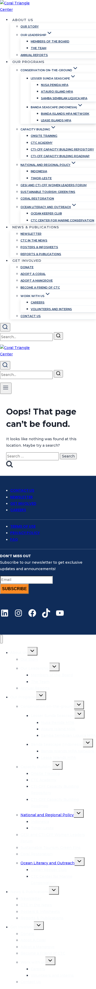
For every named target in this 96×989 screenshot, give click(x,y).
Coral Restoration (37, 198)
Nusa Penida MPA (54, 85)
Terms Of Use (23, 526)
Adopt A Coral (33, 274)
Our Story (29, 26)
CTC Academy (41, 143)
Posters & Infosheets (39, 247)
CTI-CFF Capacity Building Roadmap (60, 156)
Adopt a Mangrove (36, 280)
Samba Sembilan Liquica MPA (64, 98)
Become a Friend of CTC (40, 287)
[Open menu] (6, 388)
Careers (38, 302)
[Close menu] (1, 639)
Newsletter (30, 234)
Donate (27, 267)
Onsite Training (44, 136)
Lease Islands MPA (56, 120)
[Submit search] (58, 336)
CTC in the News (33, 240)
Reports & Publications (40, 254)
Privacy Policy (25, 532)
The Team (38, 48)
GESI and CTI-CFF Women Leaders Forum (53, 185)
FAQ (14, 539)
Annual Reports (34, 55)
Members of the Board (50, 41)
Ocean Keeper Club (46, 213)
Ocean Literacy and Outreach (47, 863)
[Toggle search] (5, 327)
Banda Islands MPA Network (65, 113)
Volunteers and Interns (51, 309)
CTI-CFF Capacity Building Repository (62, 149)
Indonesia (39, 171)
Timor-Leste (41, 178)
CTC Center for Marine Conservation (62, 220)
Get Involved (23, 503)
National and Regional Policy (47, 815)
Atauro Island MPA (57, 91)
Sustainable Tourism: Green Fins (47, 192)
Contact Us (30, 316)
